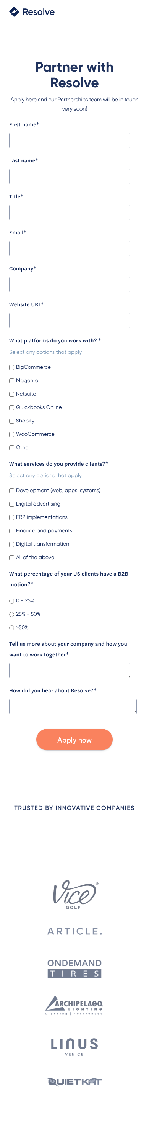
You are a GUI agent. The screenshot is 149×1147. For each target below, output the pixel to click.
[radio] (73, 601)
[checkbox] (73, 405)
